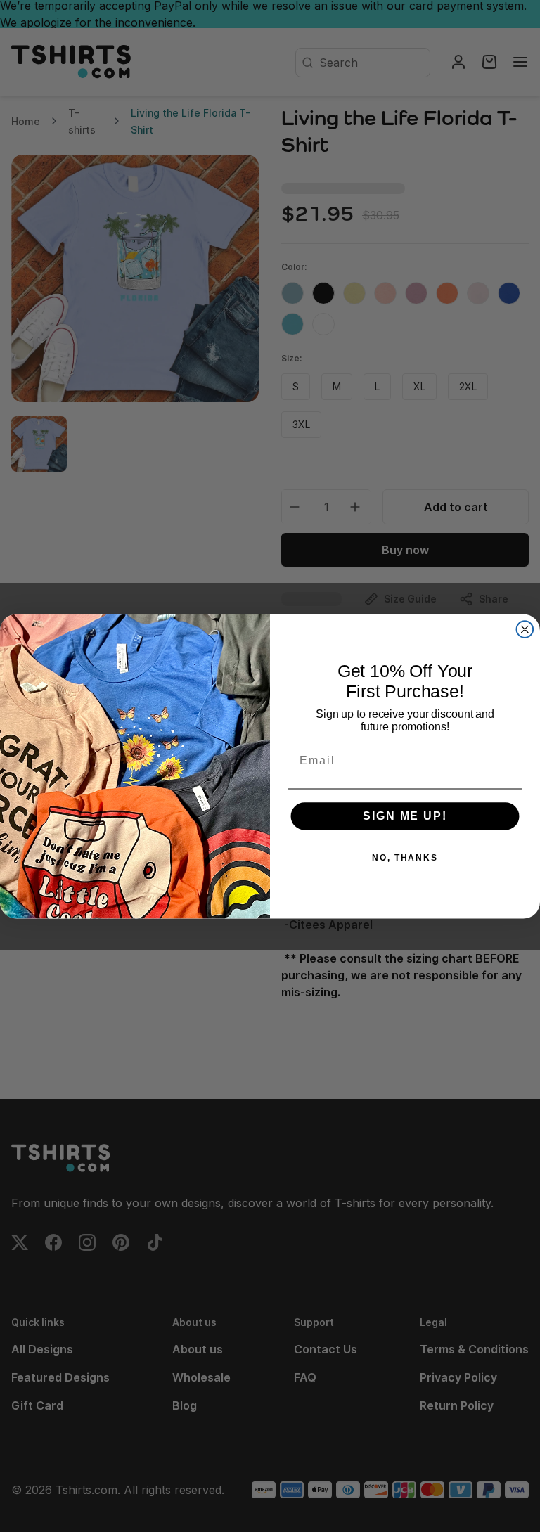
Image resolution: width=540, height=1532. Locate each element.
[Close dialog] (525, 629)
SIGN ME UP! (404, 816)
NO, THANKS (405, 858)
